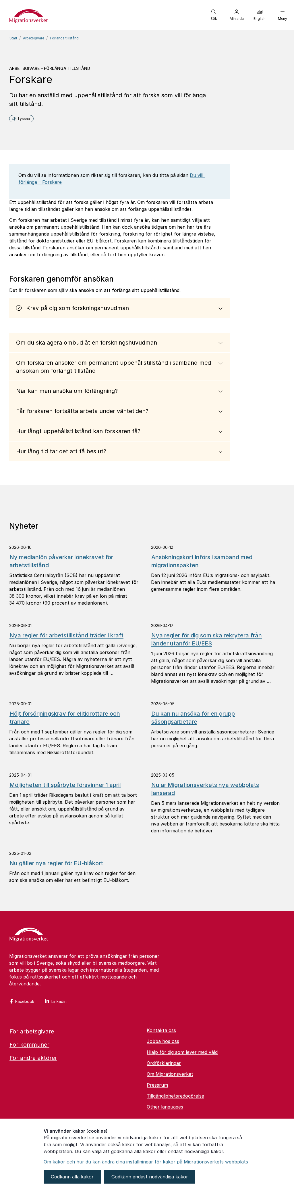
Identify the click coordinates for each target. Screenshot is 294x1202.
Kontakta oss (161, 1030)
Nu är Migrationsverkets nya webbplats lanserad (205, 788)
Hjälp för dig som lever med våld (182, 1052)
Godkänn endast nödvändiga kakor (149, 1177)
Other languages (165, 1107)
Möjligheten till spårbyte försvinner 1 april (65, 784)
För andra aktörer (33, 1057)
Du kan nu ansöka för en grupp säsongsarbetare (193, 717)
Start (13, 38)
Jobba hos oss (163, 1041)
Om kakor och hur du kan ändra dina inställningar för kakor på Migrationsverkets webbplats (146, 1162)
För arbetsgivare (31, 1031)
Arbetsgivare (33, 38)
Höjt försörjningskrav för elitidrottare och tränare (64, 717)
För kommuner (29, 1044)
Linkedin (59, 1001)
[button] (213, 15)
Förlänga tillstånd (64, 38)
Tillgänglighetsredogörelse (175, 1096)
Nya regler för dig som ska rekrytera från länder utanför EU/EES (206, 639)
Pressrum (157, 1085)
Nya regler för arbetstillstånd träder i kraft (66, 635)
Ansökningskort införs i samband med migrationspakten (201, 561)
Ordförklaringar (164, 1063)
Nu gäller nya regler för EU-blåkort (56, 863)
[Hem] (29, 935)
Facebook (24, 1001)
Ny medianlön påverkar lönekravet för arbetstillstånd (61, 561)
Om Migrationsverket (170, 1074)
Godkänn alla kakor (72, 1177)
